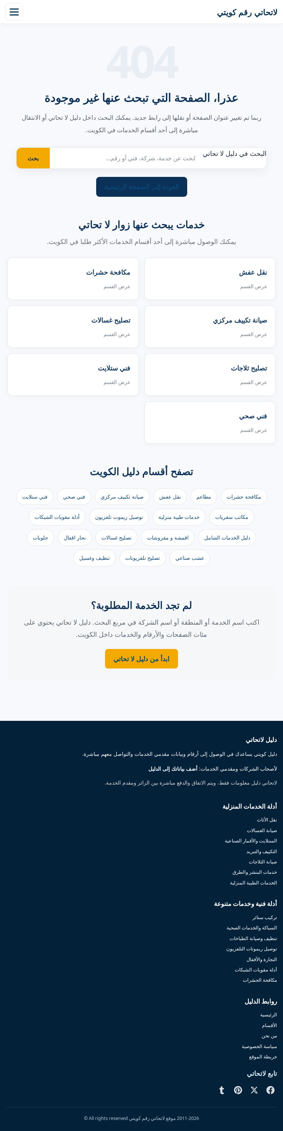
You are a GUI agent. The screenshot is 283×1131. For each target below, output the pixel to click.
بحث (33, 158)
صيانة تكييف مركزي (122, 496)
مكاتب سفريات (231, 516)
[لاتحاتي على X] (254, 1090)
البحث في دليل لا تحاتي (234, 153)
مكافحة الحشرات (260, 980)
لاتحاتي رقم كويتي (247, 12)
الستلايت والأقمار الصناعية (251, 840)
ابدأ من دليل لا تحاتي (141, 658)
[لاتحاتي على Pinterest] (238, 1090)
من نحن (269, 1035)
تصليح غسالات (116, 537)
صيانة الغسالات (262, 830)
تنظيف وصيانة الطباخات (253, 938)
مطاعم (203, 496)
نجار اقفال (75, 537)
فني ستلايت (35, 496)
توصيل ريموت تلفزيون (119, 516)
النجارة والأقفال (262, 959)
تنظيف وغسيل (94, 557)
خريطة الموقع (263, 1056)
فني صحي (74, 496)
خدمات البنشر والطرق (255, 872)
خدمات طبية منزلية (179, 516)
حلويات (40, 537)
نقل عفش (170, 496)
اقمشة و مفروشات (168, 537)
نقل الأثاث (267, 819)
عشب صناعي (189, 557)
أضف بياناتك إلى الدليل (173, 768)
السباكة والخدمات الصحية (252, 927)
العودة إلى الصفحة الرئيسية (141, 186)
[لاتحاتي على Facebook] (270, 1090)
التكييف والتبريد (262, 851)
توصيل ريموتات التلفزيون (251, 948)
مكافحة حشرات (244, 496)
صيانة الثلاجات (263, 861)
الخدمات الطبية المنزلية (253, 882)
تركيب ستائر (264, 917)
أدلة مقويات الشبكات (57, 516)
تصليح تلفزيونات (142, 557)
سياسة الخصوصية (259, 1046)
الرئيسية (268, 1014)
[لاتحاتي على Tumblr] (221, 1090)
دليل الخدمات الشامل (227, 537)
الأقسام (269, 1025)
